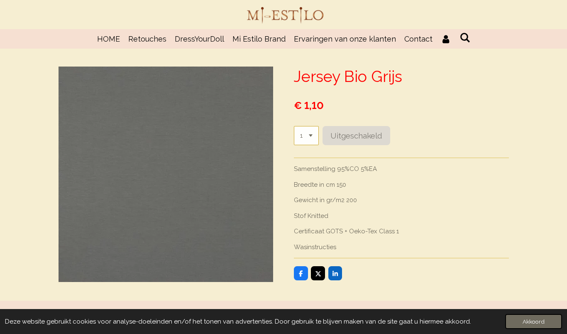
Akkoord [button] (534, 321)
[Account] (446, 39)
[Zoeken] (464, 37)
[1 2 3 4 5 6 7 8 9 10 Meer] (306, 136)
